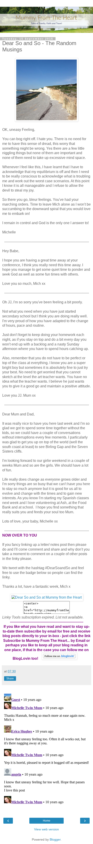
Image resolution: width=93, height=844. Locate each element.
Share (10, 678)
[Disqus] (46, 748)
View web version (46, 829)
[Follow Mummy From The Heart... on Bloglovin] (59, 658)
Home (46, 820)
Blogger (55, 839)
